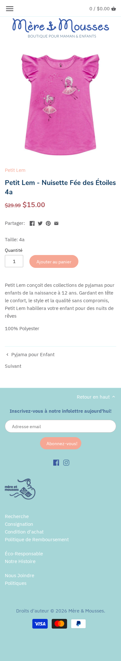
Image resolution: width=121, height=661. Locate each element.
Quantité (14, 250)
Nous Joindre (19, 575)
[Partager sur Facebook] (32, 222)
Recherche (17, 516)
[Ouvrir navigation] (10, 8)
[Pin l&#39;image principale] (48, 222)
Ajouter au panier (53, 262)
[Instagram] (66, 462)
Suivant (13, 366)
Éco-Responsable (24, 554)
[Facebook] (56, 462)
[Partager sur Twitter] (40, 222)
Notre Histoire (20, 561)
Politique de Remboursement (37, 539)
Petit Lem (15, 170)
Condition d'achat (24, 532)
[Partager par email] (56, 222)
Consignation (19, 524)
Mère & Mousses (86, 611)
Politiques (15, 583)
